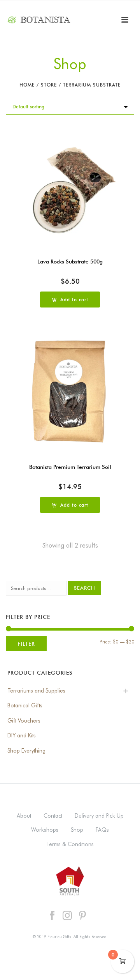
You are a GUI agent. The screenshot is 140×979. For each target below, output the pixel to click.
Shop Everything (26, 751)
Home (27, 85)
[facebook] (52, 916)
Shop (77, 830)
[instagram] (67, 916)
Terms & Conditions (70, 844)
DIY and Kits (21, 735)
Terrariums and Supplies (36, 690)
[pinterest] (82, 916)
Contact (53, 816)
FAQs (102, 830)
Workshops (44, 830)
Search (84, 588)
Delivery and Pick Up (99, 816)
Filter (26, 643)
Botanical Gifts (24, 705)
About (24, 816)
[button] (70, 299)
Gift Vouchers (23, 720)
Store (49, 85)
